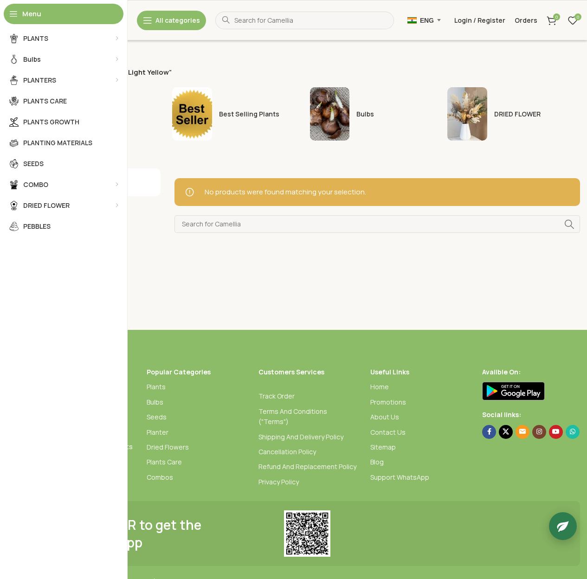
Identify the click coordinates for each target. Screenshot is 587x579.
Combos (160, 477)
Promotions (388, 402)
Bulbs (155, 402)
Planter (157, 432)
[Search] (569, 224)
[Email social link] (522, 432)
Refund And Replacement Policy (307, 466)
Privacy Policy (278, 481)
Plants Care (164, 461)
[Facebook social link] (489, 432)
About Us (384, 416)
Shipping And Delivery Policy (300, 436)
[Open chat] (563, 526)
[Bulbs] (376, 114)
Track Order (276, 396)
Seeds (157, 416)
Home (379, 386)
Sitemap (383, 447)
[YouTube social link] (556, 432)
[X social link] (506, 432)
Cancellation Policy (287, 451)
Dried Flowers (168, 447)
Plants (156, 386)
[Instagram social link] (539, 432)
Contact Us (388, 432)
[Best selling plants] (238, 114)
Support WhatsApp (399, 477)
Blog (377, 461)
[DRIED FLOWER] (513, 114)
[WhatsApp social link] (573, 432)
